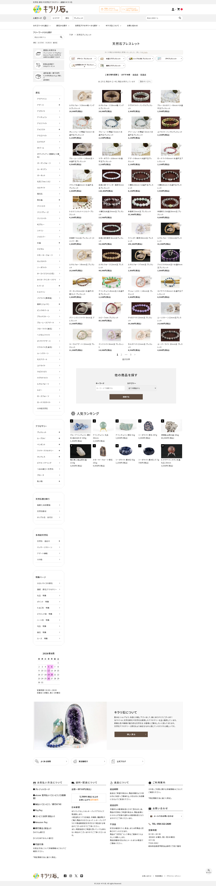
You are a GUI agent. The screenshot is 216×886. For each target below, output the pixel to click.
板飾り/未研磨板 (43, 505)
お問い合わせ (132, 25)
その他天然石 (42, 408)
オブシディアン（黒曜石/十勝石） (48, 155)
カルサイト (41, 187)
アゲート (40, 105)
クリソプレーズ (43, 212)
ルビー (39, 390)
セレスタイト (42, 261)
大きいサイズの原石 (45, 583)
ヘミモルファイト (43, 335)
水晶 (39, 243)
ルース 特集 (42, 638)
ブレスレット (78, 18)
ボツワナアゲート (44, 341)
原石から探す (61, 25)
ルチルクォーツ (43, 384)
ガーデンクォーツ (44, 163)
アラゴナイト (42, 135)
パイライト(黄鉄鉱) (44, 298)
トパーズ (40, 285)
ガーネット (41, 175)
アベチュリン (42, 117)
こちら (145, 52)
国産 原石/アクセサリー (47, 589)
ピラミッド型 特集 (44, 614)
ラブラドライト (42, 377)
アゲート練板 (42, 553)
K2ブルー (41, 224)
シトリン (40, 230)
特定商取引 (159, 876)
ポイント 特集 (43, 601)
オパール (40, 148)
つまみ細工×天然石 (45, 469)
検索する (126, 397)
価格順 (135, 74)
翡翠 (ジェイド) (43, 304)
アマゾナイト (42, 123)
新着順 (143, 74)
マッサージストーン (44, 547)
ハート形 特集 (43, 620)
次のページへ (145, 81)
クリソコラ (41, 206)
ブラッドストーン (43, 316)
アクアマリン (42, 98)
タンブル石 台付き (44, 517)
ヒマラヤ (56, 18)
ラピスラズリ (42, 371)
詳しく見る (131, 734)
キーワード (100, 383)
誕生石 (55, 43)
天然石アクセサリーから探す (86, 25)
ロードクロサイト (44, 402)
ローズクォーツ (43, 396)
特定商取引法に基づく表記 (44, 857)
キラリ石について (112, 25)
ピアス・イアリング (44, 463)
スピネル (40, 249)
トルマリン (41, 292)
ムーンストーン (43, 353)
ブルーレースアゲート (45, 322)
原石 (67, 18)
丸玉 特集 (41, 595)
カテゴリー (131, 383)
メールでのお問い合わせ (162, 816)
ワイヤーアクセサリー (45, 450)
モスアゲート (42, 359)
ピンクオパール (43, 310)
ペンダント (49, 43)
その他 (39, 559)
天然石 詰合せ (43, 541)
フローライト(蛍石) (44, 328)
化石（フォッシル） (44, 181)
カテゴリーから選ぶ (40, 25)
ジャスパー (41, 236)
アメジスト (41, 129)
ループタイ (41, 43)
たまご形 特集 (43, 608)
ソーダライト (42, 267)
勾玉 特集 (41, 626)
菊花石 (40, 193)
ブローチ (40, 475)
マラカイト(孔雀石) (44, 347)
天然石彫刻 (41, 511)
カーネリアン (42, 169)
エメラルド (41, 141)
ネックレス (41, 456)
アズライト (41, 111)
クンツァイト (42, 218)
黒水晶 (40, 200)
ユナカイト (41, 365)
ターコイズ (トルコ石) (45, 273)
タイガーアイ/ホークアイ (46, 279)
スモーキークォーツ (45, 255)
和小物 (40, 481)
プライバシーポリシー (174, 876)
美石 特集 (41, 632)
